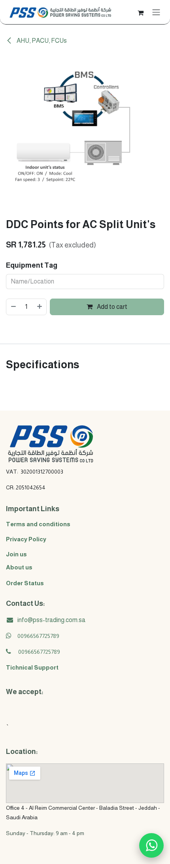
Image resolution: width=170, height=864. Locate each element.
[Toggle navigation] (156, 12)
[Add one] (40, 307)
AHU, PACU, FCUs (41, 40)
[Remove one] (13, 307)
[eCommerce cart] (140, 12)
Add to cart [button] (111, 306)
